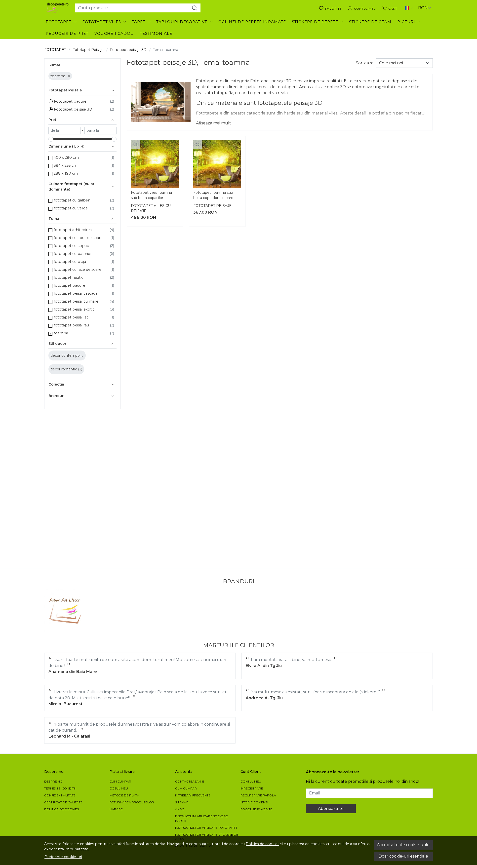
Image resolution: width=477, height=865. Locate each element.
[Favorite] (330, 8)
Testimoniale (156, 33)
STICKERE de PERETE (315, 21)
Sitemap (182, 802)
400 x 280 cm (66, 157)
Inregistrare (251, 788)
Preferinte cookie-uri (63, 857)
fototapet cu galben (72, 200)
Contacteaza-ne (189, 781)
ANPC (179, 809)
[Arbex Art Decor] (66, 610)
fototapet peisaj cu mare (76, 301)
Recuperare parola (258, 795)
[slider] (50, 139)
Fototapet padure (70, 101)
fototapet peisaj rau (71, 325)
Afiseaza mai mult (213, 123)
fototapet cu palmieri (73, 253)
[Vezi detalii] (135, 144)
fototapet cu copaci (71, 245)
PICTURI (406, 21)
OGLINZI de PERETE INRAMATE (252, 21)
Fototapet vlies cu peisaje (151, 208)
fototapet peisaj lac (71, 317)
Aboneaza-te (331, 808)
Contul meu (250, 781)
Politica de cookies (262, 844)
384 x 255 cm (66, 165)
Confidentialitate (60, 795)
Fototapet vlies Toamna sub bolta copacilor (151, 195)
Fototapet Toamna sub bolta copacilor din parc (213, 195)
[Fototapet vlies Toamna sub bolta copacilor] (155, 164)
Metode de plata (124, 795)
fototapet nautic (68, 277)
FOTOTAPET (58, 21)
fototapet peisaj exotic (74, 309)
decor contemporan (68, 355)
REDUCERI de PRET (67, 33)
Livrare (116, 809)
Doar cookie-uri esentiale (403, 856)
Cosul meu (119, 788)
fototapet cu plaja (70, 261)
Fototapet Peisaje (88, 49)
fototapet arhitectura (73, 230)
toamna (57, 76)
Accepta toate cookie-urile (403, 844)
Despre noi (53, 781)
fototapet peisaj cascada (75, 293)
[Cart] (389, 8)
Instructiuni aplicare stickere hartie (201, 818)
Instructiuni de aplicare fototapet (206, 827)
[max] (100, 130)
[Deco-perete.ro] (57, 8)
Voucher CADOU (114, 33)
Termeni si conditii (60, 788)
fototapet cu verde (71, 208)
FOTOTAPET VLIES (101, 21)
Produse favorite (256, 809)
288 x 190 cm (66, 173)
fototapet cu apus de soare (78, 238)
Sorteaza (364, 63)
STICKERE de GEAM (370, 21)
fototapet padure (69, 285)
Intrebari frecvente (192, 795)
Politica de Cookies (61, 809)
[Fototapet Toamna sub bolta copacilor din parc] (217, 164)
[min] (64, 130)
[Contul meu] (362, 8)
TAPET (138, 21)
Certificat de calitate (63, 802)
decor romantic (64, 369)
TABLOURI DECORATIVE (181, 21)
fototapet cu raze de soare (77, 269)
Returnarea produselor (132, 802)
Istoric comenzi (254, 802)
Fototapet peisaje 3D (128, 49)
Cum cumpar (120, 781)
